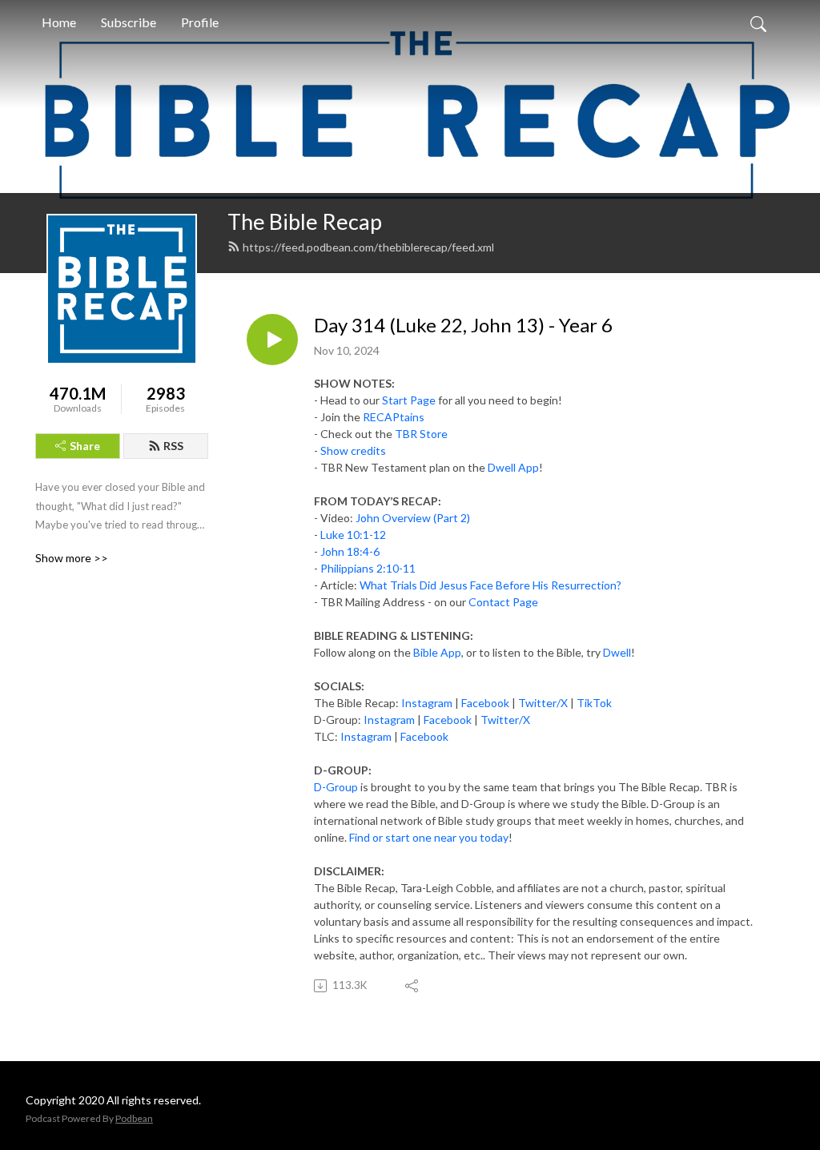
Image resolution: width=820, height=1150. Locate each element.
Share (85, 445)
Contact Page (503, 602)
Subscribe (128, 22)
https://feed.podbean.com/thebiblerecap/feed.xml (368, 247)
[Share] (413, 986)
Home (59, 22)
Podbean (134, 1118)
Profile (200, 22)
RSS (173, 445)
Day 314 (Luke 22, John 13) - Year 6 (463, 325)
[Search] (758, 22)
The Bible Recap (304, 221)
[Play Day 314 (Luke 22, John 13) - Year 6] (272, 339)
